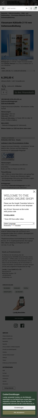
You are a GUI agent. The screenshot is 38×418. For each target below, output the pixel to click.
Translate (18, 225)
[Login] (31, 8)
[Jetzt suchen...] (26, 8)
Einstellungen (19, 407)
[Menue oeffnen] (3, 8)
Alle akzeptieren (19, 412)
